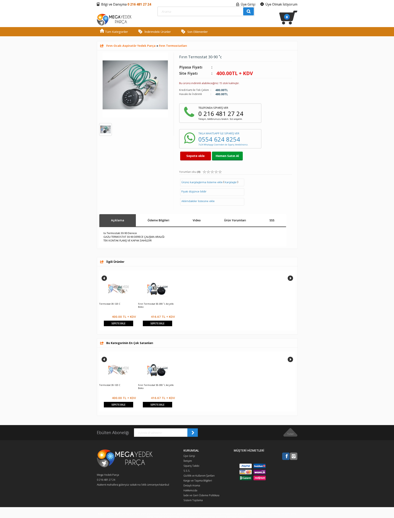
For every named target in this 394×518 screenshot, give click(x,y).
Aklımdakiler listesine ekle (198, 201)
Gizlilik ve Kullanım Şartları (199, 475)
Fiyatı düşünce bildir (193, 191)
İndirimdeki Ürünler (157, 32)
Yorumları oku (189, 172)
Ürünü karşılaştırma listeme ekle (202, 182)
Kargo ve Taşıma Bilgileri (197, 480)
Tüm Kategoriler (116, 32)
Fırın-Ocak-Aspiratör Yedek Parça (131, 46)
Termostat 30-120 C (109, 303)
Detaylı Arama (191, 485)
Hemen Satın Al (227, 156)
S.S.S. (186, 470)
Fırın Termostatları (173, 46)
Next (290, 278)
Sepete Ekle (118, 323)
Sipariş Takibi (191, 466)
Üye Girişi (248, 4)
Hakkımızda (190, 490)
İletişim (187, 461)
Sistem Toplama (193, 500)
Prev (104, 278)
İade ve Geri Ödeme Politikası (201, 495)
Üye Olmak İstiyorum (281, 4)
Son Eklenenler (197, 32)
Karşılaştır (231, 182)
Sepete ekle (195, 156)
